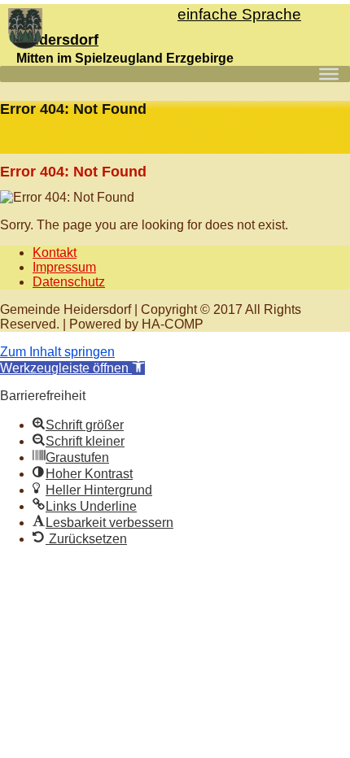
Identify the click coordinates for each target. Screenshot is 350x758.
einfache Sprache (239, 14)
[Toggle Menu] (329, 74)
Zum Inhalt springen (57, 352)
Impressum (64, 267)
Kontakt (55, 252)
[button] (72, 368)
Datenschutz (69, 282)
